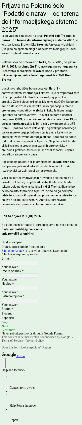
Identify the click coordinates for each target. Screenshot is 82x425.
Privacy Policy (34, 340)
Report (46, 347)
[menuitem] (45, 382)
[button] (41, 326)
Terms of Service (12, 340)
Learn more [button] (60, 250)
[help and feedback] (4, 363)
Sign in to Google (13, 250)
